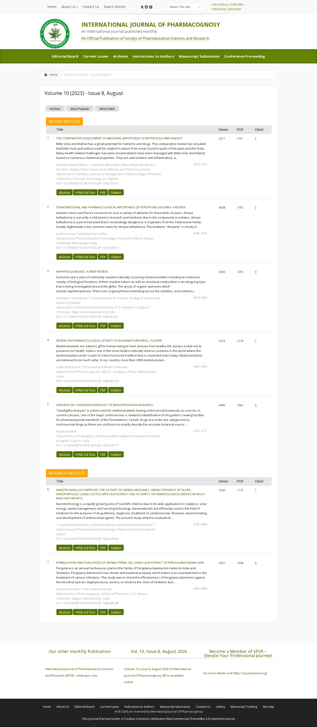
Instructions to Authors (139, 707)
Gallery (220, 707)
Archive (55, 109)
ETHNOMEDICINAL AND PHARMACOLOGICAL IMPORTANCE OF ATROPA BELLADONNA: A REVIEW (120, 207)
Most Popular (80, 109)
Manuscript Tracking (244, 707)
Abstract (64, 192)
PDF (103, 192)
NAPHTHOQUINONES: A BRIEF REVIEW (82, 271)
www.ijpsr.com (87, 675)
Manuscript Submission (175, 707)
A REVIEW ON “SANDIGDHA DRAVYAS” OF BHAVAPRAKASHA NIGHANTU (104, 405)
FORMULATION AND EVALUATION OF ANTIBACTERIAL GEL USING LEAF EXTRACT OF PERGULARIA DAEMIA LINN (130, 562)
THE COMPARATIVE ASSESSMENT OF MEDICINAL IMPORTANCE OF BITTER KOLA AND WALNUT (119, 138)
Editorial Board (84, 707)
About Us (63, 707)
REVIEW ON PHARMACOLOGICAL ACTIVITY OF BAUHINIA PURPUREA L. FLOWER (109, 340)
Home (53, 74)
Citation (116, 192)
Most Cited (107, 109)
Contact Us (203, 707)
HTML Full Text (85, 192)
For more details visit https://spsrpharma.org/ (235, 673)
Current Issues (109, 707)
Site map (268, 707)
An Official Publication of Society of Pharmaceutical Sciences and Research (145, 38)
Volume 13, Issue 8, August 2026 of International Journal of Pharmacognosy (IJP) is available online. (157, 675)
